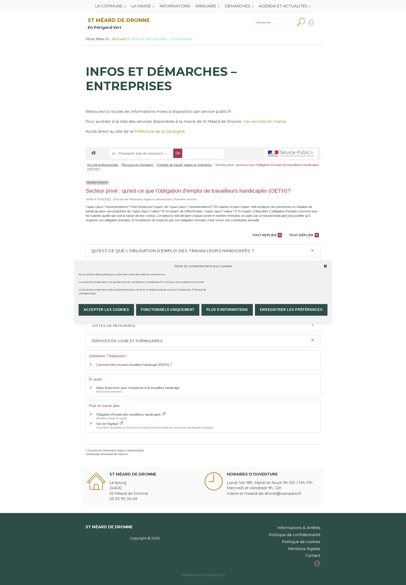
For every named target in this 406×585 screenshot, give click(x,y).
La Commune (109, 6)
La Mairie (141, 6)
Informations (175, 6)
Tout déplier (302, 235)
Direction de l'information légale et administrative (116, 450)
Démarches (237, 6)
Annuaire (205, 6)
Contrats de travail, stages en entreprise (185, 165)
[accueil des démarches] (93, 152)
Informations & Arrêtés (298, 528)
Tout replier (265, 235)
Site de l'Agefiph (107, 424)
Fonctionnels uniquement (167, 309)
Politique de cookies (301, 541)
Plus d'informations (227, 309)
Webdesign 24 (212, 575)
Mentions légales (304, 548)
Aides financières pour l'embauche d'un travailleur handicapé (137, 388)
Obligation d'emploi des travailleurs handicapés (129, 414)
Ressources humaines (138, 165)
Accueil (119, 39)
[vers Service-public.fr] (290, 154)
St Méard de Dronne (119, 20)
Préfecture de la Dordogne (159, 131)
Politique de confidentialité (294, 534)
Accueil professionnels (103, 165)
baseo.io (123, 454)
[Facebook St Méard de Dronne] (317, 565)
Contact (312, 555)
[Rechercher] (301, 22)
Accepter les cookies (106, 309)
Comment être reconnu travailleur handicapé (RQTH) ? (134, 364)
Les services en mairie (265, 121)
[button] (325, 266)
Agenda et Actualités (283, 6)
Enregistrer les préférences (291, 309)
